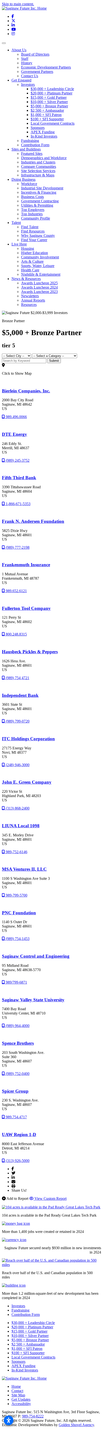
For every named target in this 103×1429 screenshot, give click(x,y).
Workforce (29, 184)
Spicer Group (15, 1091)
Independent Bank (20, 695)
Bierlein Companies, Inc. (26, 390)
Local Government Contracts (52, 123)
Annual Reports (33, 300)
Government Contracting (40, 201)
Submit (54, 360)
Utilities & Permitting (37, 205)
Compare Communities (38, 166)
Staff (24, 59)
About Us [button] (18, 50)
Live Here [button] (19, 244)
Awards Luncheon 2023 (39, 292)
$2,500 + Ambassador (47, 110)
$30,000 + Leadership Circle (52, 89)
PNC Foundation (19, 912)
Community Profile (35, 218)
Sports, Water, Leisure (37, 266)
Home (16, 1386)
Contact (17, 1391)
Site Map (18, 1395)
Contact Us (29, 76)
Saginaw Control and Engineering (35, 956)
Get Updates (20, 1399)
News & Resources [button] (26, 279)
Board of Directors (35, 54)
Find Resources (33, 231)
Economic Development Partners (46, 67)
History (26, 63)
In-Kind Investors (44, 136)
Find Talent (29, 227)
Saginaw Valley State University (33, 999)
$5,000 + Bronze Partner (49, 106)
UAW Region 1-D (19, 1134)
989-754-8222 (33, 1416)
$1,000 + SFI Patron (46, 115)
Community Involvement (40, 257)
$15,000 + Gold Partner (49, 97)
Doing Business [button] (23, 179)
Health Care (30, 270)
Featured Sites (31, 154)
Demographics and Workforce (44, 158)
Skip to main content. (18, 4)
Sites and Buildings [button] (26, 149)
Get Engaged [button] (21, 80)
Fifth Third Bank (19, 477)
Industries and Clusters (38, 162)
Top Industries (32, 214)
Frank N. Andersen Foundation (33, 521)
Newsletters (30, 296)
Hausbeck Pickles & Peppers (30, 651)
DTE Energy (14, 434)
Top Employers (32, 210)
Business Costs (32, 197)
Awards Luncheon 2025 (39, 283)
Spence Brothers (18, 1043)
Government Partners (37, 72)
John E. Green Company (27, 782)
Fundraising (30, 141)
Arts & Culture (32, 261)
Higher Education (34, 253)
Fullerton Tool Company (26, 608)
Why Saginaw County (38, 235)
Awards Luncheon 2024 (39, 287)
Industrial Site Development (42, 188)
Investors (28, 84)
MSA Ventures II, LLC (24, 869)
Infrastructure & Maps (37, 175)
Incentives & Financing (38, 192)
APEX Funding (43, 132)
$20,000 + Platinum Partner (51, 93)
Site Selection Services (38, 171)
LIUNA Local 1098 (21, 825)
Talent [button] (16, 223)
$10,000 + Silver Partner (49, 102)
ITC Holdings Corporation (28, 738)
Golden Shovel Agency (76, 1425)
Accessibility (21, 1404)
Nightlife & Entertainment (40, 274)
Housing (27, 248)
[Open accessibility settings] (8, 1420)
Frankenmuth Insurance (26, 564)
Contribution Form (35, 145)
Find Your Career (34, 240)
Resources (29, 305)
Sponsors (38, 128)
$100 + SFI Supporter (47, 119)
